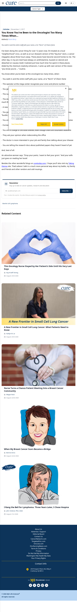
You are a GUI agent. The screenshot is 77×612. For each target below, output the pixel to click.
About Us (38, 529)
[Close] (66, 88)
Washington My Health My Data (38, 556)
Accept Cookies (59, 124)
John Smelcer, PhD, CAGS (14, 511)
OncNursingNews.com (38, 546)
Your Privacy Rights (38, 558)
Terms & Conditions (38, 548)
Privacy (38, 551)
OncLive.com (38, 544)
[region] (38, 108)
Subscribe (65, 191)
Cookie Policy (19, 119)
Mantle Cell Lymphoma (10, 203)
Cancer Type (36, 9)
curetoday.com (40, 163)
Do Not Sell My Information (38, 553)
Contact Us (38, 536)
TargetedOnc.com (38, 541)
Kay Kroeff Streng (12, 273)
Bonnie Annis (10, 453)
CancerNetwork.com (38, 539)
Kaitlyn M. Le (10, 334)
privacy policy (42, 195)
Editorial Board (38, 534)
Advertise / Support (38, 532)
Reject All (44, 124)
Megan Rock (10, 394)
